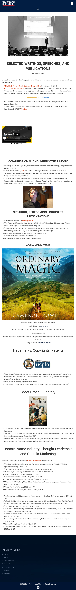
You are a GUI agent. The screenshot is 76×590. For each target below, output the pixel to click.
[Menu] (72, 3)
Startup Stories (9, 561)
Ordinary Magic (19, 88)
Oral (22, 171)
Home (6, 554)
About (6, 557)
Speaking (7, 570)
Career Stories (9, 564)
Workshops (7, 574)
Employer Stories (9, 567)
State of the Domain (34, 461)
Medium (24, 109)
